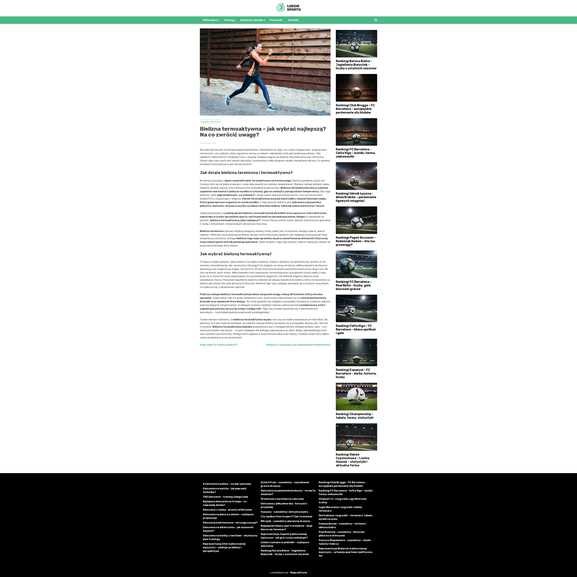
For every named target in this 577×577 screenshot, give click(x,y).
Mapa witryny (298, 572)
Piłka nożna (210, 20)
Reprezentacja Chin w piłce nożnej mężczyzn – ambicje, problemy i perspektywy (224, 547)
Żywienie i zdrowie (251, 20)
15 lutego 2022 (208, 143)
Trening (229, 20)
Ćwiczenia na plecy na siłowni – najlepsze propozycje (228, 516)
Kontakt (293, 20)
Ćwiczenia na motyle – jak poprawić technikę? (224, 490)
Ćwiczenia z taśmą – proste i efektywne (227, 509)
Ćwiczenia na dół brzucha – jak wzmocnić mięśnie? (228, 529)
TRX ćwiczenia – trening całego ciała (225, 496)
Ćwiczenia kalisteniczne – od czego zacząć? (230, 522)
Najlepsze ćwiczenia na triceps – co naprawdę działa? (224, 503)
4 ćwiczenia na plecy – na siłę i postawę (227, 483)
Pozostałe (276, 20)
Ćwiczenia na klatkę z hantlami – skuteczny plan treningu (230, 537)
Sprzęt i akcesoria (210, 122)
